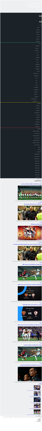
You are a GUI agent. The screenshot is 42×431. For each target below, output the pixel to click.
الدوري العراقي (37, 117)
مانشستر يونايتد (36, 50)
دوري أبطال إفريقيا (37, 126)
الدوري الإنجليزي (37, 105)
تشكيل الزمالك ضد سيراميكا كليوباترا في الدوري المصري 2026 (32, 264)
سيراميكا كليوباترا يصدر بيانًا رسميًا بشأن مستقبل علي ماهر (33, 204)
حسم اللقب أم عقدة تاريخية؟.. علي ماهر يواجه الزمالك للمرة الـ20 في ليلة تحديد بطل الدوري (27, 244)
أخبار (41, 182)
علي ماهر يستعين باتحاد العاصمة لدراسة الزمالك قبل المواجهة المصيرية (31, 365)
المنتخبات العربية (39, 419)
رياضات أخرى (39, 420)
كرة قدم (40, 43)
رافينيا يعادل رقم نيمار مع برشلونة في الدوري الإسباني (35, 396)
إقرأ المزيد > (40, 262)
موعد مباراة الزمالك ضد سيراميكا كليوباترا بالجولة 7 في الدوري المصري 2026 (30, 324)
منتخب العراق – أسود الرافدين (36, 140)
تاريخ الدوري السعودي (37, 172)
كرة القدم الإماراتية (36, 87)
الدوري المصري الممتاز (37, 112)
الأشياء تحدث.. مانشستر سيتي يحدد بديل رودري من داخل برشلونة (34, 390)
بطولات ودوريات (39, 103)
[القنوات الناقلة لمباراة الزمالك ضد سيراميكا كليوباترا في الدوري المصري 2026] (30, 300)
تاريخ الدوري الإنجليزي (37, 163)
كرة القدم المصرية (36, 89)
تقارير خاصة (38, 36)
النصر (36, 80)
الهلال (36, 82)
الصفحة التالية (40, 383)
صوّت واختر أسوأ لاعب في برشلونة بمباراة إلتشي (36, 7)
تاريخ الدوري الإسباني (37, 165)
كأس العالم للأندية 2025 (38, 421)
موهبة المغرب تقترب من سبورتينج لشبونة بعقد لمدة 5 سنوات (34, 6)
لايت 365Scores (37, 41)
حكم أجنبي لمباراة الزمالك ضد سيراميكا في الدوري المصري (33, 344)
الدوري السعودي (37, 110)
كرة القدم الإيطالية (37, 64)
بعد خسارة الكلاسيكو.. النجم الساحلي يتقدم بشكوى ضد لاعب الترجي (34, 4)
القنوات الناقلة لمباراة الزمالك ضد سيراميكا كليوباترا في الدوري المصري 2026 (30, 284)
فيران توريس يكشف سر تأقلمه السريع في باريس (36, 3)
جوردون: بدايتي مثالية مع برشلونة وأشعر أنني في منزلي (35, 408)
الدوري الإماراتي (37, 119)
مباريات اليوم (39, 149)
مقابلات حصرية (37, 34)
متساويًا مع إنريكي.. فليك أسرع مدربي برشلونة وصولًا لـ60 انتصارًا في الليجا (33, 5)
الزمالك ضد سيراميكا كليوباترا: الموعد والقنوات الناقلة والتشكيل (32, 304)
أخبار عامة (38, 27)
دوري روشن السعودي (36, 73)
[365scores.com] (40, 16)
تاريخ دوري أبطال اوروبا (37, 156)
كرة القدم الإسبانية (37, 57)
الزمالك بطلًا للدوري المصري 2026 (36, 224)
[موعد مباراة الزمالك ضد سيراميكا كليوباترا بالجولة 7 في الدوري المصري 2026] (30, 340)
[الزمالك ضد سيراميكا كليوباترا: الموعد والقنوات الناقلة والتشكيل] (30, 320)
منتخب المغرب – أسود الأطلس (36, 135)
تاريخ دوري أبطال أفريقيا (36, 158)
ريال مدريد (37, 59)
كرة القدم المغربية (36, 96)
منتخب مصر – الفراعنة (37, 133)
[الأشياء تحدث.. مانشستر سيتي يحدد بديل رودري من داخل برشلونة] (37, 389)
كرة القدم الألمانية (37, 66)
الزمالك (41, 323)
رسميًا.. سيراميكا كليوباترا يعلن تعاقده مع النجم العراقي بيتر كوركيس (31, 183)
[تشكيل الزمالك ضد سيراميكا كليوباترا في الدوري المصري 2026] (30, 280)
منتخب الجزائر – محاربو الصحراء (36, 142)
